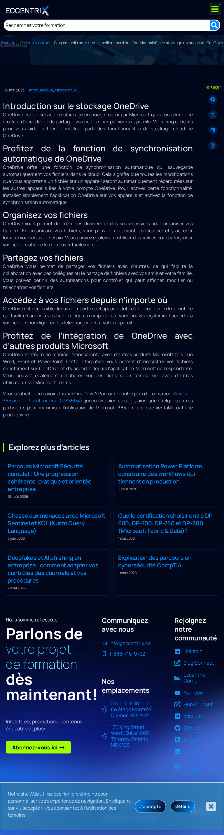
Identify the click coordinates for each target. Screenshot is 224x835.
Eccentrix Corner (36, 42)
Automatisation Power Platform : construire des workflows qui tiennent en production (161, 473)
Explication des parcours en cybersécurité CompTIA (155, 561)
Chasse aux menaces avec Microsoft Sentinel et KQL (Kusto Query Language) (56, 523)
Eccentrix (9, 42)
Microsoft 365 (67, 90)
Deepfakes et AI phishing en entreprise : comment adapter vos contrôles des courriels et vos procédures (53, 569)
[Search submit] (214, 25)
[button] (213, 99)
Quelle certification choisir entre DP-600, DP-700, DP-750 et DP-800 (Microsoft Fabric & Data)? (166, 523)
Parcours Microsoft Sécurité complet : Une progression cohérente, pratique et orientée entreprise (50, 477)
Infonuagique (41, 90)
